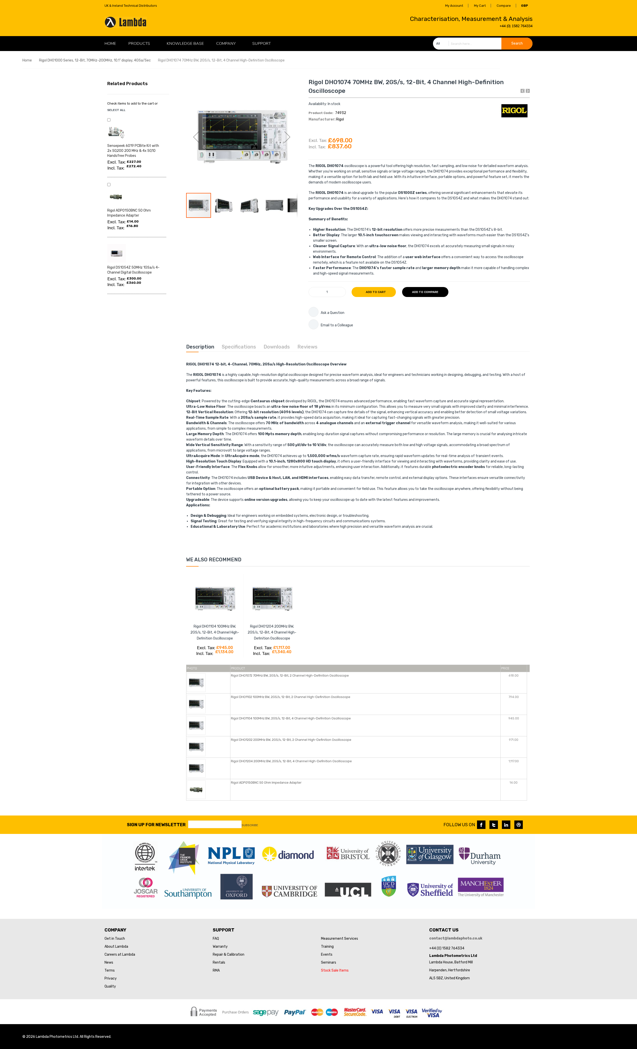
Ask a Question (332, 313)
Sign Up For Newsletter (156, 824)
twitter (493, 824)
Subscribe (250, 825)
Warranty (220, 946)
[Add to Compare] (230, 662)
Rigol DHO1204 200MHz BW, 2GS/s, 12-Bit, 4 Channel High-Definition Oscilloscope (272, 632)
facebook (481, 824)
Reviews (307, 347)
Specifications (239, 347)
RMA (216, 970)
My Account (454, 5)
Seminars (328, 962)
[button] (196, 136)
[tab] (200, 347)
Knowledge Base (185, 43)
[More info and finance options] (313, 312)
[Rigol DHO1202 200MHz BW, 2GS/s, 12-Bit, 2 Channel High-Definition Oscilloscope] (196, 747)
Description (200, 347)
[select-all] (116, 110)
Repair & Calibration (228, 954)
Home (27, 60)
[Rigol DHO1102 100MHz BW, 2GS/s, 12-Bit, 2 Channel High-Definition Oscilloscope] (196, 704)
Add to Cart (375, 292)
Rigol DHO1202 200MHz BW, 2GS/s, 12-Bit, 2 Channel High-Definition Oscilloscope (291, 740)
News (109, 962)
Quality (110, 986)
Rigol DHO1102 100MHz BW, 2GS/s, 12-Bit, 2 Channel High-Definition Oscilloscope (290, 697)
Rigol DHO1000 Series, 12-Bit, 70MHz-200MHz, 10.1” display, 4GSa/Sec (95, 60)
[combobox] (482, 44)
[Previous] (523, 91)
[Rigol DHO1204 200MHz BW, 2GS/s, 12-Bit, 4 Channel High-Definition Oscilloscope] (196, 768)
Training (327, 946)
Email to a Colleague (337, 325)
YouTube (518, 824)
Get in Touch (115, 938)
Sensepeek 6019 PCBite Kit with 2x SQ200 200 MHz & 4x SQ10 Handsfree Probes (133, 151)
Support (261, 43)
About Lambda (116, 946)
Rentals (219, 962)
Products (139, 43)
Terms (110, 970)
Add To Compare (425, 292)
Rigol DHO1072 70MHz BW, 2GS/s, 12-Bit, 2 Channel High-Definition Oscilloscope (290, 675)
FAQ (216, 938)
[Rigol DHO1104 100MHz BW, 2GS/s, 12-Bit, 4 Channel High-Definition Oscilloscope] (196, 725)
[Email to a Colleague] (313, 324)
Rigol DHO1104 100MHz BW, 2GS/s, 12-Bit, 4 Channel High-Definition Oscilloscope (214, 632)
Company (226, 43)
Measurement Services (339, 938)
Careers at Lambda (120, 954)
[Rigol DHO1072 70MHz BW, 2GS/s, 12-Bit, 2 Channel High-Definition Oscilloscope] (196, 682)
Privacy (111, 978)
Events (326, 954)
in (506, 824)
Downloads (277, 347)
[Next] (528, 91)
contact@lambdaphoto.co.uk (455, 938)
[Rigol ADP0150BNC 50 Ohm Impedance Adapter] (196, 789)
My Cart (480, 5)
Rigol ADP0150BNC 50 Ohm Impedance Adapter (266, 782)
